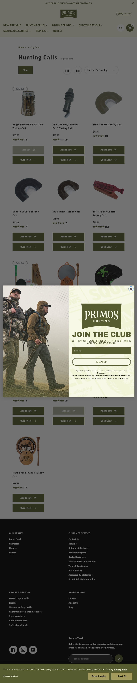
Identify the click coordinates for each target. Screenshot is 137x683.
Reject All (121, 675)
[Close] (131, 669)
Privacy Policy (120, 669)
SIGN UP (101, 362)
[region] (68, 673)
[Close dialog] (130, 289)
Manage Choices (10, 675)
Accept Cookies (99, 675)
